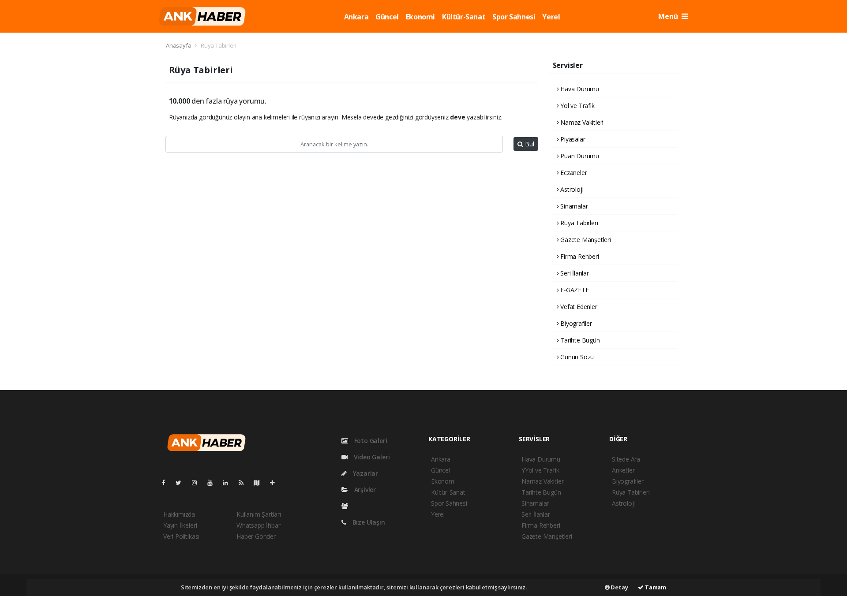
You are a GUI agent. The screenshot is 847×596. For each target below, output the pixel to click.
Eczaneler (572, 172)
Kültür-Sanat (463, 17)
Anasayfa (179, 45)
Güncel (387, 17)
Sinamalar (573, 206)
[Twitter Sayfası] (182, 482)
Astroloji (570, 189)
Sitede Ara (626, 459)
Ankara (356, 17)
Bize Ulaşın (368, 522)
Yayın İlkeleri (180, 525)
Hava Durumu (578, 89)
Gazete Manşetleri (584, 239)
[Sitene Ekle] (276, 482)
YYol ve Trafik (540, 470)
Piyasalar (571, 139)
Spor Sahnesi (513, 17)
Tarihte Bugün (579, 340)
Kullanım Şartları (258, 514)
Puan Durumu (578, 156)
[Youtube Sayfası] (213, 482)
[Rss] (245, 482)
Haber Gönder (256, 536)
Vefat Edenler (577, 306)
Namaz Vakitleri (580, 122)
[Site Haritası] (260, 482)
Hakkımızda (179, 514)
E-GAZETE (573, 290)
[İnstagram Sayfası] (198, 482)
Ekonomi (420, 17)
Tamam (655, 587)
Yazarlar (364, 473)
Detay (619, 587)
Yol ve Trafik (576, 105)
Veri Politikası (181, 536)
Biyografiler (575, 323)
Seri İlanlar (573, 273)
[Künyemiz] (346, 506)
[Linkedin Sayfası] (229, 482)
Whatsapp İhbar (258, 525)
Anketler (623, 470)
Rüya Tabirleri (578, 223)
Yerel (551, 17)
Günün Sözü (576, 357)
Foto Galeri (369, 440)
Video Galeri (371, 457)
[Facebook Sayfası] (167, 482)
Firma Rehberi (578, 256)
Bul (528, 144)
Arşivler (364, 489)
